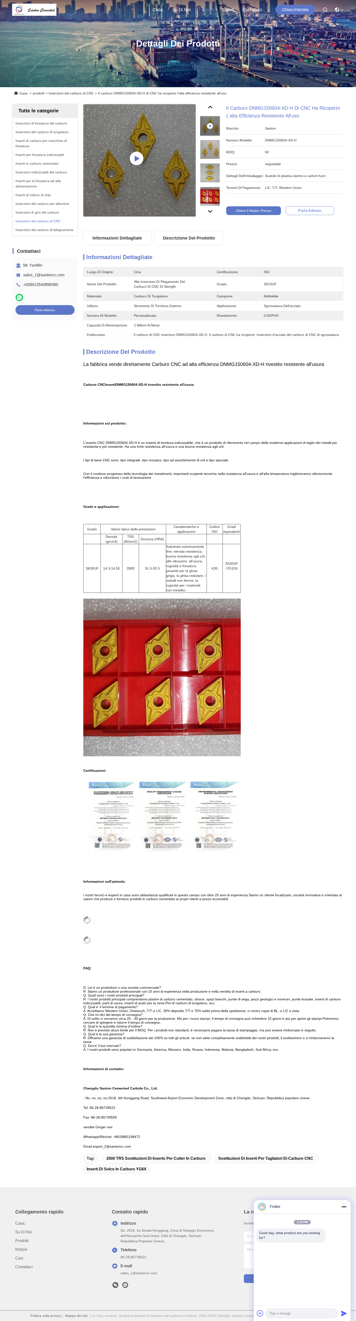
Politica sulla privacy (46, 1316)
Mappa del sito (76, 1316)
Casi (19, 1258)
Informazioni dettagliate (117, 238)
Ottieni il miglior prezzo (253, 210)
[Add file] (260, 1313)
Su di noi (181, 9)
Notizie (21, 1249)
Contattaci (252, 9)
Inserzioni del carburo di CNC (71, 93)
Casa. (158, 9)
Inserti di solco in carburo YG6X (117, 1169)
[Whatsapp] (19, 297)
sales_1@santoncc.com (43, 275)
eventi (228, 9)
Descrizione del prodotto (189, 238)
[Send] (344, 1313)
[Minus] (344, 1207)
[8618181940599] (125, 1286)
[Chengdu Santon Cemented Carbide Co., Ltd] (34, 10)
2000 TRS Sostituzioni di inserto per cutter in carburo (156, 1158)
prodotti (206, 9)
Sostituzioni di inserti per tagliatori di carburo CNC (265, 1158)
